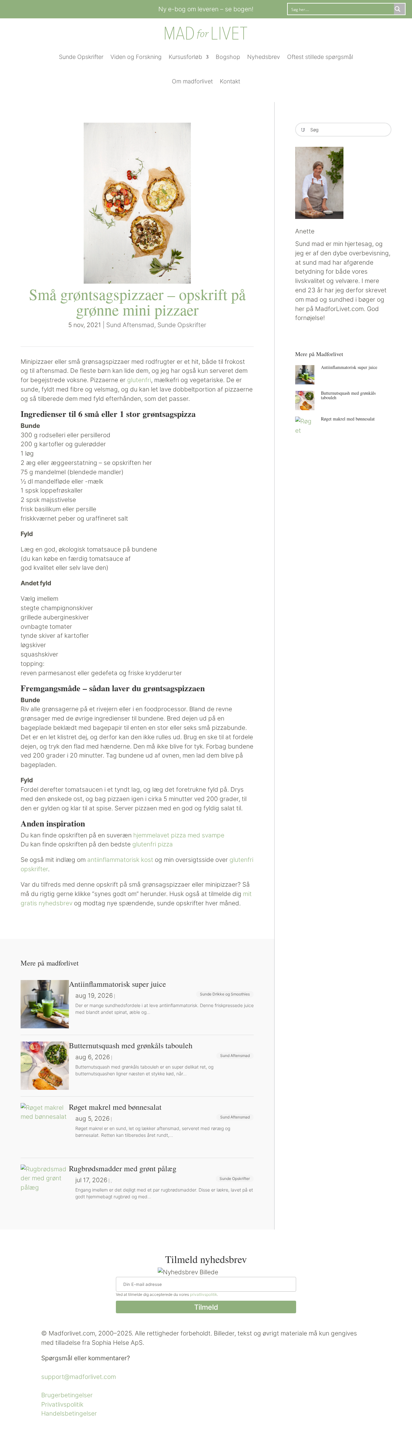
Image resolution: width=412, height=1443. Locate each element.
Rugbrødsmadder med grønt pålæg (122, 1168)
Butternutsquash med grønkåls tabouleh (348, 395)
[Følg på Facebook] (59, 8)
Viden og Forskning (136, 56)
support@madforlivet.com (78, 1377)
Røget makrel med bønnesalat (348, 419)
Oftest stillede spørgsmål (320, 56)
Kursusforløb (185, 56)
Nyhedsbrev (263, 56)
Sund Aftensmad (130, 325)
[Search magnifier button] (399, 9)
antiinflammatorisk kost (120, 859)
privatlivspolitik (203, 1294)
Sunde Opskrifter (81, 56)
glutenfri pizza (152, 844)
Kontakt (230, 81)
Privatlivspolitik (62, 1404)
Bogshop (228, 56)
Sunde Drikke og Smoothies (225, 994)
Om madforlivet (192, 81)
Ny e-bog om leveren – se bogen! (205, 9)
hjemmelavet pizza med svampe (178, 835)
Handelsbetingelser (69, 1413)
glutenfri (139, 380)
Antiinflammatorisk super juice (349, 367)
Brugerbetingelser (67, 1395)
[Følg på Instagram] (72, 8)
